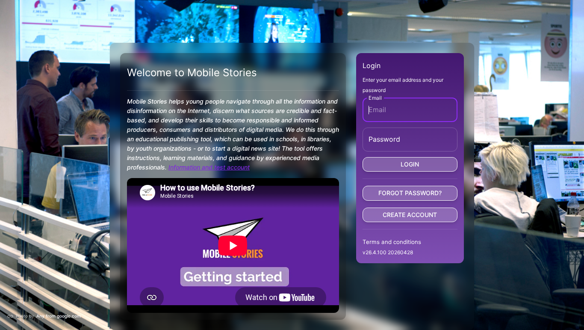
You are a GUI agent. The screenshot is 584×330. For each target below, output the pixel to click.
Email (375, 97)
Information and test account (209, 167)
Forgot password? (410, 192)
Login (410, 164)
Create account (410, 214)
